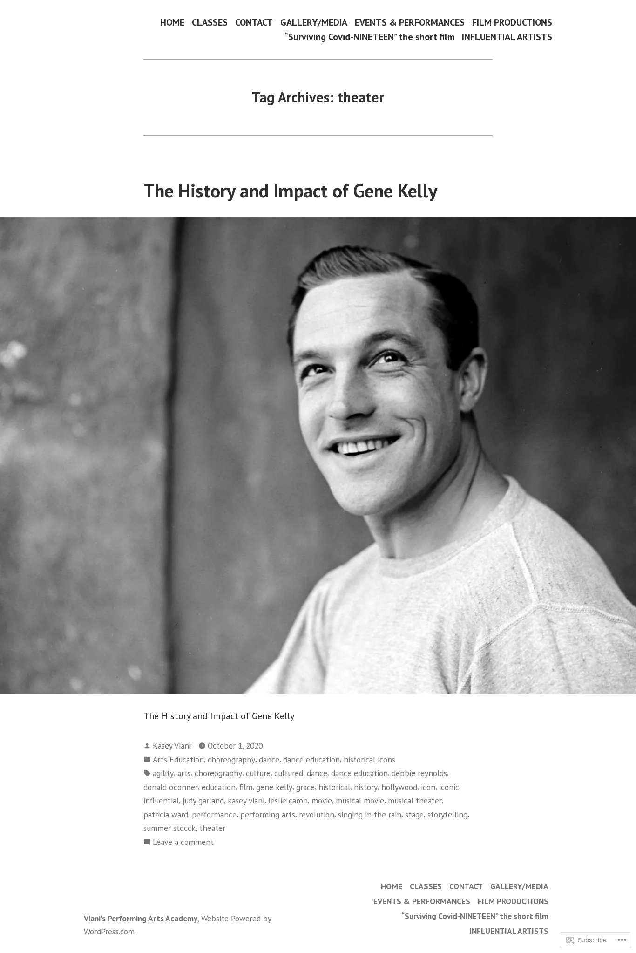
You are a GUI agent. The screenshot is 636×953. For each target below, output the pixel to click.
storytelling (447, 814)
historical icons (369, 759)
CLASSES (210, 22)
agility (163, 773)
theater (212, 828)
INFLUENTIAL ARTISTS (507, 37)
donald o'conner (170, 787)
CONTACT (254, 22)
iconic (449, 787)
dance (269, 759)
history (366, 787)
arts (184, 773)
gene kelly (274, 787)
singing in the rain (369, 814)
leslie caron (288, 800)
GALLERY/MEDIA (313, 22)
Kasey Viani (172, 745)
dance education (311, 759)
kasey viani (246, 800)
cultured (288, 773)
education (219, 787)
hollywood (399, 787)
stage (414, 814)
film (245, 787)
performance (214, 814)
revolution (316, 814)
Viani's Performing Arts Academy (140, 918)
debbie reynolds (419, 773)
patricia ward (165, 814)
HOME (172, 22)
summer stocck (169, 828)
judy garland (203, 800)
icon (428, 787)
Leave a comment (183, 842)
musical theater (415, 800)
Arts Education (178, 759)
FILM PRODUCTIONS (512, 22)
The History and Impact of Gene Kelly (290, 190)
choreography (231, 759)
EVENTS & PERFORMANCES (410, 22)
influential (161, 800)
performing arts (267, 814)
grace (305, 787)
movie (321, 800)
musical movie (360, 800)
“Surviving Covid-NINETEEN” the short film (369, 37)
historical (334, 787)
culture (258, 773)
